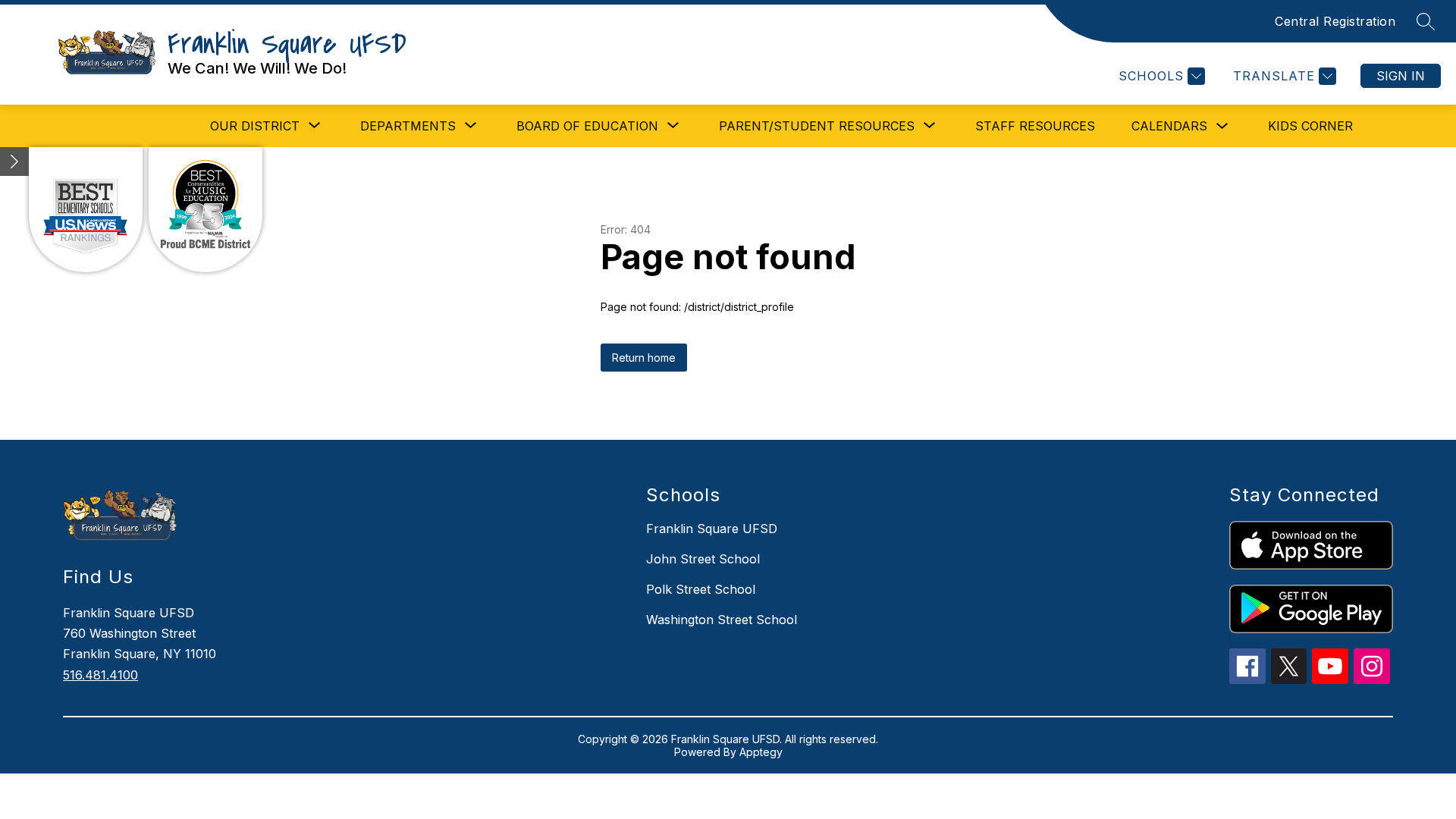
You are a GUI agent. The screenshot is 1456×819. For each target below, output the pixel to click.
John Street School (703, 558)
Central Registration (1335, 21)
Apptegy (761, 751)
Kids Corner (1310, 125)
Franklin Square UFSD (711, 528)
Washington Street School (721, 619)
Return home (644, 357)
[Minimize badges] (14, 161)
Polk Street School (700, 589)
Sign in (1400, 75)
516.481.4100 (100, 674)
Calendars (1169, 125)
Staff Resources (1035, 125)
